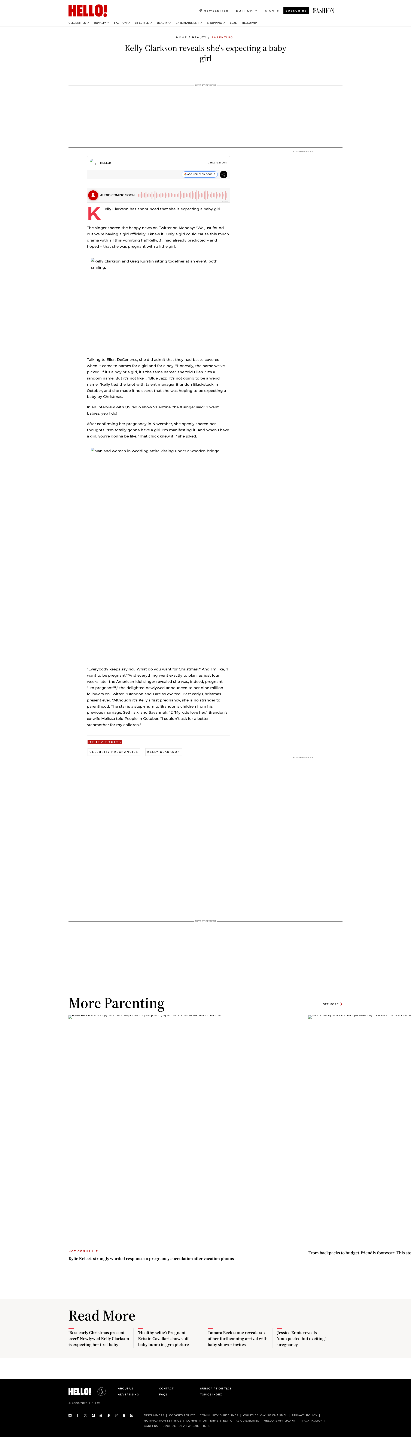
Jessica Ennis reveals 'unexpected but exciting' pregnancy (301, 1339)
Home (181, 37)
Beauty (162, 22)
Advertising (128, 1394)
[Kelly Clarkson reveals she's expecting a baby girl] (323, 10)
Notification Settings (162, 1420)
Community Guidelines (219, 1415)
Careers (151, 1425)
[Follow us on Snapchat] (108, 1415)
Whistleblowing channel (265, 1415)
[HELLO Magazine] (87, 10)
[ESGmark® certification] (99, 1391)
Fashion (120, 22)
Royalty (100, 22)
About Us (125, 1388)
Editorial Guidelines (241, 1420)
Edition (244, 11)
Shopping (214, 22)
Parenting (222, 37)
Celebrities (77, 22)
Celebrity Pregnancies (113, 751)
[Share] (223, 175)
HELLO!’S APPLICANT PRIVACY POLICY (293, 1420)
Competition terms (202, 1420)
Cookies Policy (182, 1415)
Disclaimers (154, 1415)
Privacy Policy (304, 1415)
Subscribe (296, 10)
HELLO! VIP (249, 22)
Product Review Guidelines (186, 1425)
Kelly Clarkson (163, 751)
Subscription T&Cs (214, 1388)
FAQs (163, 1394)
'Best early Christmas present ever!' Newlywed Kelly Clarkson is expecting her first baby (98, 1339)
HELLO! (105, 163)
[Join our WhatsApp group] (132, 1415)
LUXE (233, 22)
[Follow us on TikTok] (93, 1415)
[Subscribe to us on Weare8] (124, 1415)
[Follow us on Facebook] (78, 1415)
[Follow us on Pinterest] (116, 1415)
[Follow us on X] (85, 1415)
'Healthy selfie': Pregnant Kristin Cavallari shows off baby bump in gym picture (163, 1339)
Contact (166, 1388)
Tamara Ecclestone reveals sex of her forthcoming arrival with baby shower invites (238, 1339)
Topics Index (211, 1394)
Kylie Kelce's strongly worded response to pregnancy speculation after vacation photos (151, 1259)
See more (331, 1004)
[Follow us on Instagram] (70, 1415)
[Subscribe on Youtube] (101, 1415)
